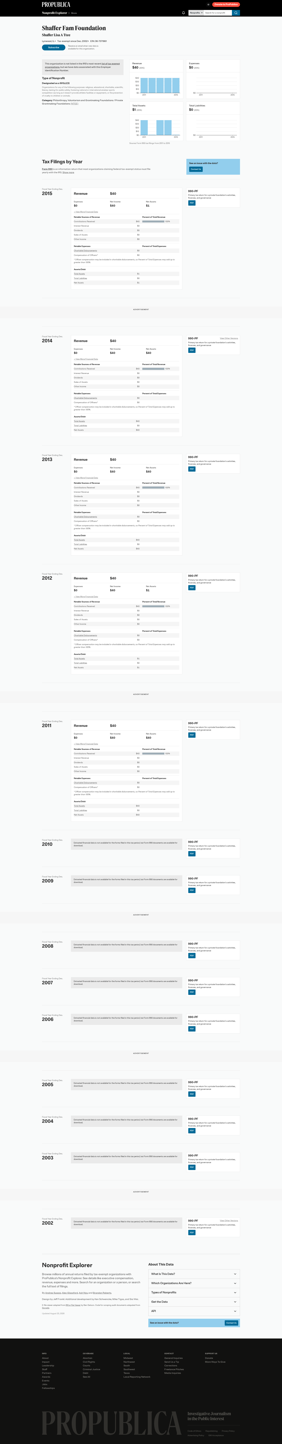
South (127, 1365)
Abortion (87, 1358)
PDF (192, 203)
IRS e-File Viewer (73, 1305)
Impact (45, 1361)
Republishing (211, 1431)
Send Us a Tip (171, 1361)
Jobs (44, 1384)
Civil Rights (89, 1361)
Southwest (129, 1369)
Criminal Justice (91, 1369)
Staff (44, 1369)
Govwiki (45, 1308)
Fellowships (48, 1388)
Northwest (129, 1361)
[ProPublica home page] (112, 1423)
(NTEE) (74, 103)
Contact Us (196, 169)
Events (45, 1380)
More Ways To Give (215, 1361)
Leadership (48, 1365)
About (45, 1358)
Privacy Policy (228, 1431)
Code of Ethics (194, 1431)
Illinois (74, 13)
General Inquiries (173, 1358)
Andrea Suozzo (53, 1292)
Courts (86, 1365)
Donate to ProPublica (226, 4)
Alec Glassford (70, 1292)
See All (86, 1376)
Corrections (170, 1365)
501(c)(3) (65, 83)
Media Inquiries (172, 1373)
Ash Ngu (83, 1292)
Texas (127, 1373)
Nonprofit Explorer (54, 13)
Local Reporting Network (137, 1376)
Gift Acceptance (216, 1435)
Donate (209, 1358)
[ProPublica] (56, 4)
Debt (85, 1373)
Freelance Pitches (174, 1369)
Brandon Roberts (102, 1292)
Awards (46, 1376)
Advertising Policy (196, 1435)
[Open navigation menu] (208, 4)
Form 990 (47, 169)
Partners (46, 1373)
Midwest (128, 1358)
